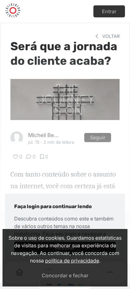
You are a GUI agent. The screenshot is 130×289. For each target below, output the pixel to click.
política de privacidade (72, 260)
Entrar (109, 11)
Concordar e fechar (65, 275)
